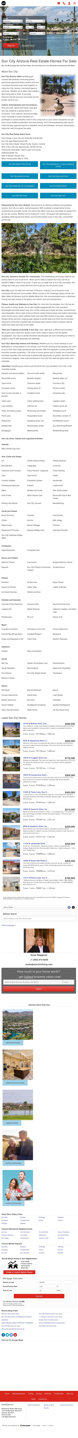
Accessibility (36, 1425)
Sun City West (43, 1232)
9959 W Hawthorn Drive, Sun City (36, 826)
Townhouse (24, 39)
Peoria (41, 1220)
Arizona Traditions (63, 1232)
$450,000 (70, 792)
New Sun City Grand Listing (10, 1314)
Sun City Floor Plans (19, 195)
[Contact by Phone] (64, 3)
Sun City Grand (25, 1232)
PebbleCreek (24, 1238)
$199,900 (70, 878)
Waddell (22, 1223)
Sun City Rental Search (58, 186)
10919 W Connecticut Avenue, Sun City (36, 775)
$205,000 (70, 861)
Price (4, 31)
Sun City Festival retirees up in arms (50, 1314)
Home (6, 39)
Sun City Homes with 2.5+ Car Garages (20, 186)
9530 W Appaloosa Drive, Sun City (36, 741)
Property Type (8, 37)
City (27, 18)
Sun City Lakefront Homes (19, 176)
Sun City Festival (63, 1235)
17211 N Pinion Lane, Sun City (36, 878)
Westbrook (42, 1235)
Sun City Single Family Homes (20, 164)
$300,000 (70, 775)
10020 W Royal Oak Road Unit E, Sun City (36, 861)
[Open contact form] (58, 3)
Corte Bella (23, 1235)
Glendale (61, 1217)
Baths (39, 25)
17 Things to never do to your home (50, 1317)
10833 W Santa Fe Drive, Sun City (36, 809)
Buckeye (23, 1217)
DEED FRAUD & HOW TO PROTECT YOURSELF (17, 1323)
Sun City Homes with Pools (58, 176)
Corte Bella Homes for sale (47, 1326)
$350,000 (70, 741)
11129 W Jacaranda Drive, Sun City (36, 843)
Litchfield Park (24, 1220)
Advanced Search (28, 45)
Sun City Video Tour (58, 195)
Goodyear (5, 1220)
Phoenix (60, 1220)
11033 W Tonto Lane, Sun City (36, 792)
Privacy (51, 1425)
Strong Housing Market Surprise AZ (13, 1329)
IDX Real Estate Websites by (11, 1425)
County (5, 18)
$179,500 (70, 758)
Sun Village (5, 1238)
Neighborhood (8, 25)
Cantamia (61, 1238)
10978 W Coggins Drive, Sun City (36, 758)
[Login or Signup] (69, 3)
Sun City (4, 1232)
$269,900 (70, 843)
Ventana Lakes (44, 1238)
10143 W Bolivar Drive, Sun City (36, 723)
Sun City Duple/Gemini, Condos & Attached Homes (58, 165)
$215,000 (70, 809)
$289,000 (70, 723)
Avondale (5, 1217)
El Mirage (42, 1217)
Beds (27, 25)
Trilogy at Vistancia (8, 1235)
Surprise (4, 1223)
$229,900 (70, 826)
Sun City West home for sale (11, 1326)
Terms (44, 1425)
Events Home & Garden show (48, 1320)
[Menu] (74, 3)
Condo (14, 39)
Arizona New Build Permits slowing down (52, 1323)
